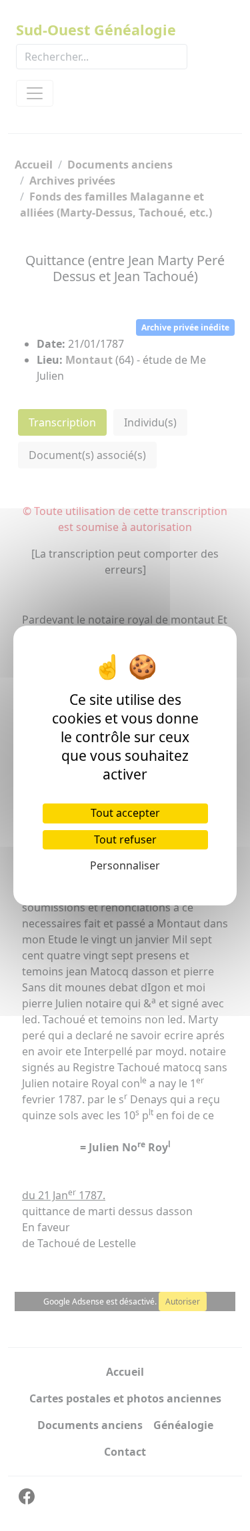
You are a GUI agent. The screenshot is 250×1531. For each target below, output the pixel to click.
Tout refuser (125, 839)
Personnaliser (125, 865)
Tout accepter (125, 812)
